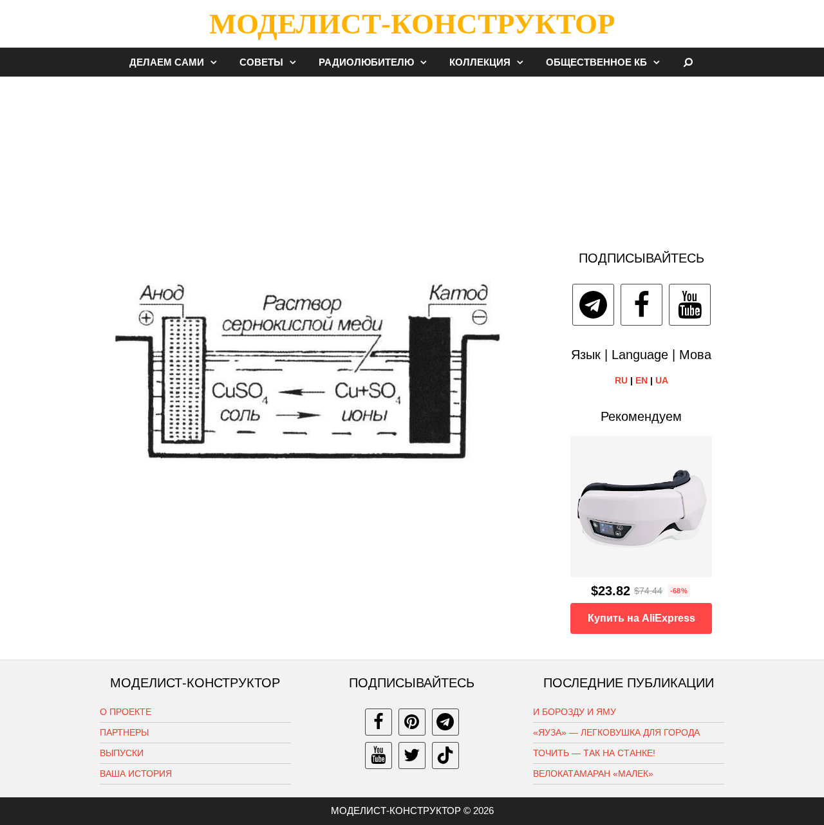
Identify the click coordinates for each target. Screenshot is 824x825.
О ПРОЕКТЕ (125, 712)
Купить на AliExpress (641, 618)
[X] (412, 755)
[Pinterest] (412, 722)
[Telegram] (593, 305)
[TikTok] (445, 755)
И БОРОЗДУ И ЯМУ (574, 712)
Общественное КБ (596, 62)
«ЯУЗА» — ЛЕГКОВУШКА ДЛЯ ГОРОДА (616, 732)
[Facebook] (641, 305)
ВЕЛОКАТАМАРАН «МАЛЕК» (593, 773)
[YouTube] (690, 305)
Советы (261, 62)
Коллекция (479, 62)
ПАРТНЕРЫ (124, 732)
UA (661, 380)
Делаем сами (166, 62)
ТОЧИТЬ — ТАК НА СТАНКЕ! (594, 753)
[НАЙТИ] (688, 62)
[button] (217, 62)
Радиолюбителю (366, 62)
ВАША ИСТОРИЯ (136, 773)
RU (621, 380)
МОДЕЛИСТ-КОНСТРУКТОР (412, 24)
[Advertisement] (412, 157)
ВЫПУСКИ (122, 753)
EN (641, 380)
